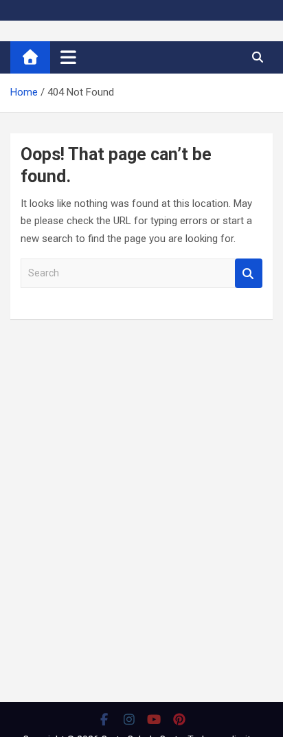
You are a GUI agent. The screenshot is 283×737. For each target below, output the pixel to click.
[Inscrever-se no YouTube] (154, 719)
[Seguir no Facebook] (104, 719)
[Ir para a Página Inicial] (30, 57)
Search (248, 273)
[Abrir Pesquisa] (257, 57)
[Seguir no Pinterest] (180, 719)
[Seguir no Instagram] (129, 719)
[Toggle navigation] (68, 57)
